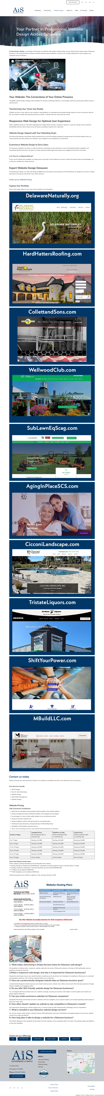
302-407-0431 (73, 2)
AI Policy (92, 1089)
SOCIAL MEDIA (51, 1039)
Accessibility (91, 1086)
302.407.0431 (20, 1072)
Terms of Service (53, 1088)
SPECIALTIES (76, 1039)
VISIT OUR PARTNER (17, 1076)
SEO (13, 1039)
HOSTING (64, 1039)
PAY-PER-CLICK (24, 1039)
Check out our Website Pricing (20, 180)
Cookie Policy (54, 1091)
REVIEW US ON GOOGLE (47, 1051)
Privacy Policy (54, 1084)
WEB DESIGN (37, 1039)
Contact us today (19, 776)
